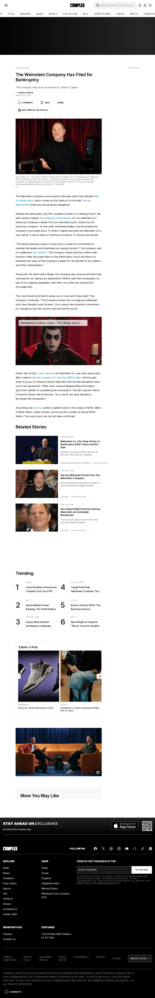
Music (29, 582)
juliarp (64, 497)
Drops (45, 873)
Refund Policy (49, 888)
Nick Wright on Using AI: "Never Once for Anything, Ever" (86, 624)
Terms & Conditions (9, 958)
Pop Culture (22, 68)
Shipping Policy (50, 883)
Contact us (9, 939)
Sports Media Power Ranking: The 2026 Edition (41, 607)
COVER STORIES (102, 14)
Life (5, 893)
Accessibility (81, 957)
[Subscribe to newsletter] (142, 870)
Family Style (10, 914)
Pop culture (10, 883)
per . (39, 252)
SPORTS (53, 14)
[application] (59, 341)
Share (60, 103)
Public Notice (63, 958)
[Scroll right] (99, 676)
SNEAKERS (25, 14)
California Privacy (45, 958)
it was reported (46, 373)
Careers (7, 933)
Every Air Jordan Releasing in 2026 (35, 708)
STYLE (11, 14)
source (37, 407)
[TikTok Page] (142, 848)
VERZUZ (120, 14)
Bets (28, 600)
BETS (85, 14)
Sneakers (23, 705)
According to (55, 218)
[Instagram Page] (118, 848)
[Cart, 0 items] (150, 5)
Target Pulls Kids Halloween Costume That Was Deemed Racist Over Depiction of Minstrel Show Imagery (86, 589)
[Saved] (140, 5)
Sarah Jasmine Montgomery (75, 463)
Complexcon (10, 909)
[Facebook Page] (95, 848)
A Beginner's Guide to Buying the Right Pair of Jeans (79, 709)
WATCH (134, 14)
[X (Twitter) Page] (103, 848)
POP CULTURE (70, 14)
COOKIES (116, 958)
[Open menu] (6, 5)
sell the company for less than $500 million (57, 377)
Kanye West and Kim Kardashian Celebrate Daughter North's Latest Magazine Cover (39, 624)
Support (46, 878)
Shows (7, 903)
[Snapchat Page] (134, 848)
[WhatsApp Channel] (111, 848)
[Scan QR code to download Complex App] (147, 826)
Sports (7, 888)
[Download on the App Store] (124, 826)
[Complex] (77, 5)
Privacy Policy (84, 883)
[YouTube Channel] (126, 848)
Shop (44, 867)
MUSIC (39, 14)
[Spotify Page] (150, 848)
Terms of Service (105, 883)
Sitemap (100, 957)
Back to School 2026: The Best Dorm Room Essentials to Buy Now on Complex (86, 607)
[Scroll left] (18, 676)
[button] (140, 958)
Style (74, 600)
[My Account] (145, 5)
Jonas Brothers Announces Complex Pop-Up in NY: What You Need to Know (41, 589)
